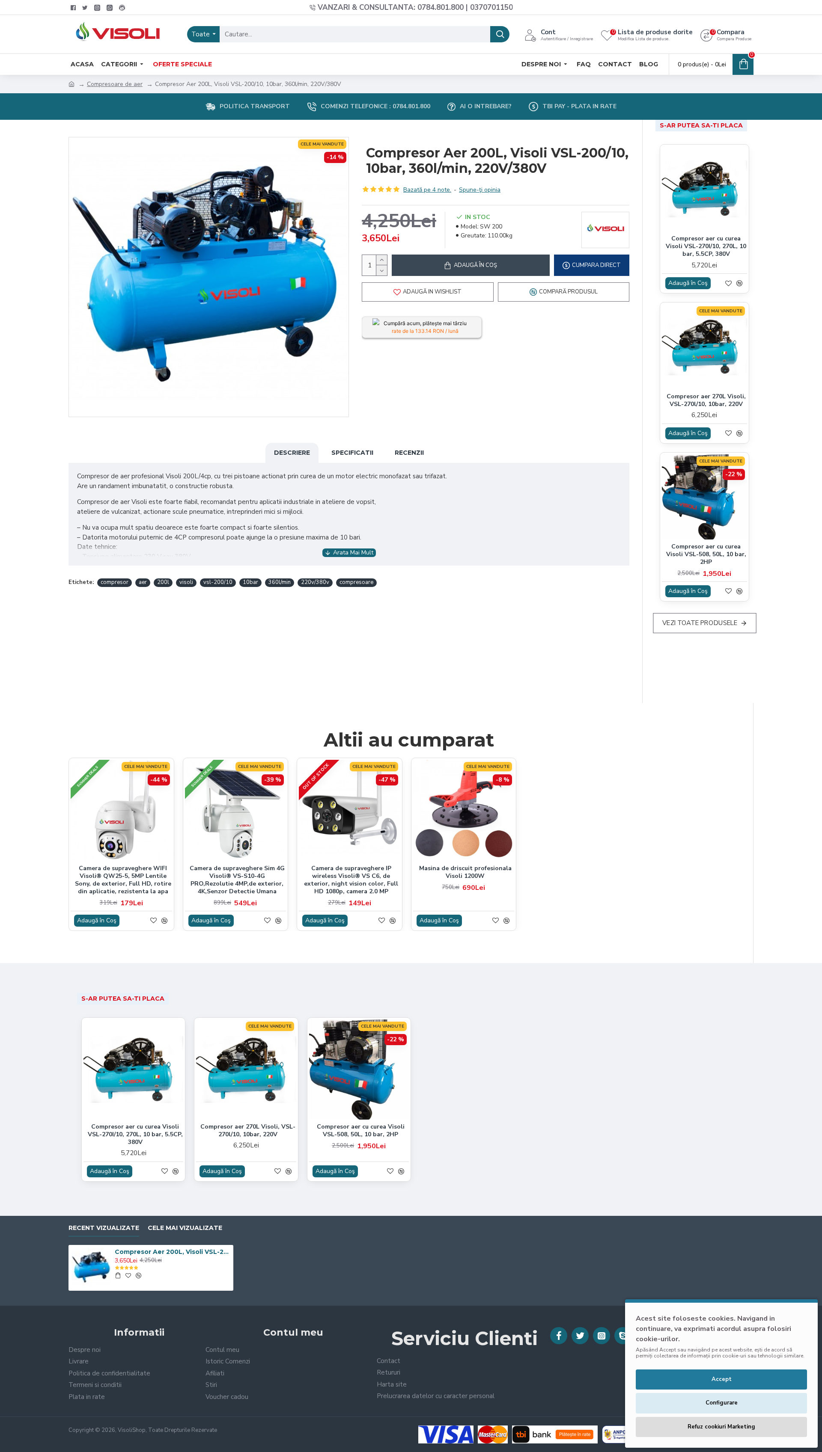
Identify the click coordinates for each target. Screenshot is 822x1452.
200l (163, 582)
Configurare (722, 1403)
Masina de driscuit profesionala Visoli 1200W (465, 872)
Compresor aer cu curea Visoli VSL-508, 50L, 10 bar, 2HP (706, 554)
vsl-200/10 (217, 582)
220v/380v (315, 582)
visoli (186, 582)
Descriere (292, 452)
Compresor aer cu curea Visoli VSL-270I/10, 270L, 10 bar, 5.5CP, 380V (706, 246)
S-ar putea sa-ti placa (701, 125)
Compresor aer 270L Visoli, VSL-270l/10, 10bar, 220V (706, 400)
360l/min (279, 582)
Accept (722, 1379)
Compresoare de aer (115, 84)
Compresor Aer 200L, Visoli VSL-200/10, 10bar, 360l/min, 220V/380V (172, 1252)
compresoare (356, 582)
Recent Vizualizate (103, 1228)
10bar (250, 582)
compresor (114, 582)
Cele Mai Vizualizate (185, 1228)
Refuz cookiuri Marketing (721, 1427)
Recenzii (409, 452)
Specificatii (352, 452)
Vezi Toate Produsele (699, 623)
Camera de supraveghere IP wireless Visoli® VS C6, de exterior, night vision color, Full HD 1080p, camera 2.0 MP (351, 880)
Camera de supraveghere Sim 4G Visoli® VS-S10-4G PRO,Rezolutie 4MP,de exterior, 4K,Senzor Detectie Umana (237, 880)
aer (143, 582)
